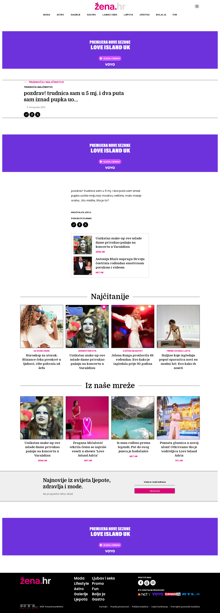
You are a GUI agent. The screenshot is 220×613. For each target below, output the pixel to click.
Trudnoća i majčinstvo (46, 82)
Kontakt (103, 607)
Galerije (75, 14)
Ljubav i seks (110, 14)
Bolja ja (161, 14)
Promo (98, 583)
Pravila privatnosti (119, 607)
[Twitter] (37, 117)
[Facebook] (32, 117)
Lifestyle (145, 14)
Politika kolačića (140, 607)
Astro (60, 14)
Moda (46, 14)
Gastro (91, 14)
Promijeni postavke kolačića (185, 607)
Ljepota (128, 14)
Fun (175, 14)
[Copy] (26, 117)
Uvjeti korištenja (159, 607)
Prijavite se (155, 490)
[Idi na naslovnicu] (110, 9)
